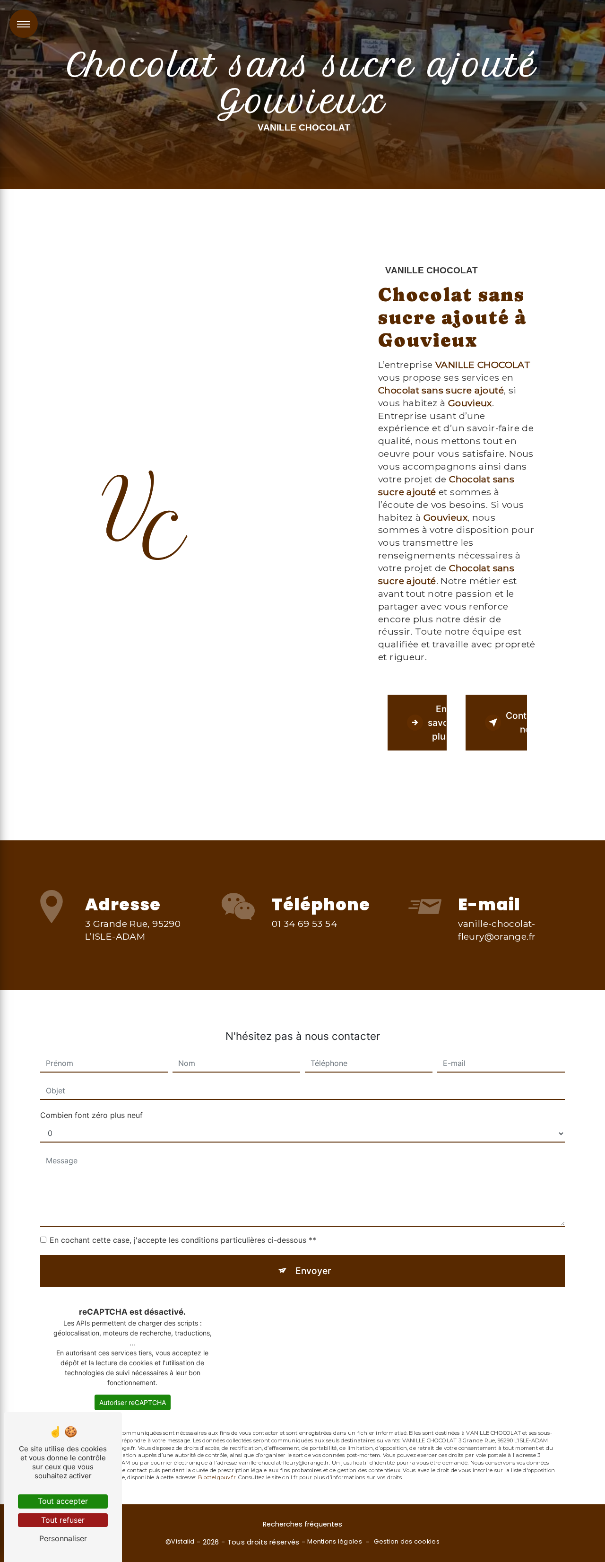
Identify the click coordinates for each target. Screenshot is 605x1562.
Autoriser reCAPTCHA (132, 1402)
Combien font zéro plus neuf (91, 1115)
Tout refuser (63, 1520)
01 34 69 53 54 (304, 923)
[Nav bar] (23, 23)
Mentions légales (334, 1541)
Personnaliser (63, 1538)
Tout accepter (63, 1501)
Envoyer (313, 1270)
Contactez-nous (516, 722)
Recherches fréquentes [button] (302, 1524)
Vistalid (182, 1541)
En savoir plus (437, 722)
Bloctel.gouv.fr (217, 1477)
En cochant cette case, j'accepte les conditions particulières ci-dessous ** (183, 1240)
